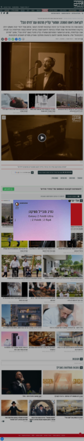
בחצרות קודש (72, 10)
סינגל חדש (72, 178)
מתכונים (7, 10)
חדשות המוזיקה (55, 13)
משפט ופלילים (53, 10)
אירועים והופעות (65, 13)
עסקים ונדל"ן (14, 10)
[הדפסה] (9, 39)
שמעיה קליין (55, 178)
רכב (28, 10)
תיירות (22, 10)
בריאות (39, 10)
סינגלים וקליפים (76, 13)
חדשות (81, 10)
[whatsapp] (13, 39)
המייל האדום (7, 7)
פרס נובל (80, 178)
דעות (33, 10)
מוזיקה (45, 10)
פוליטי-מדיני (63, 10)
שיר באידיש (64, 178)
